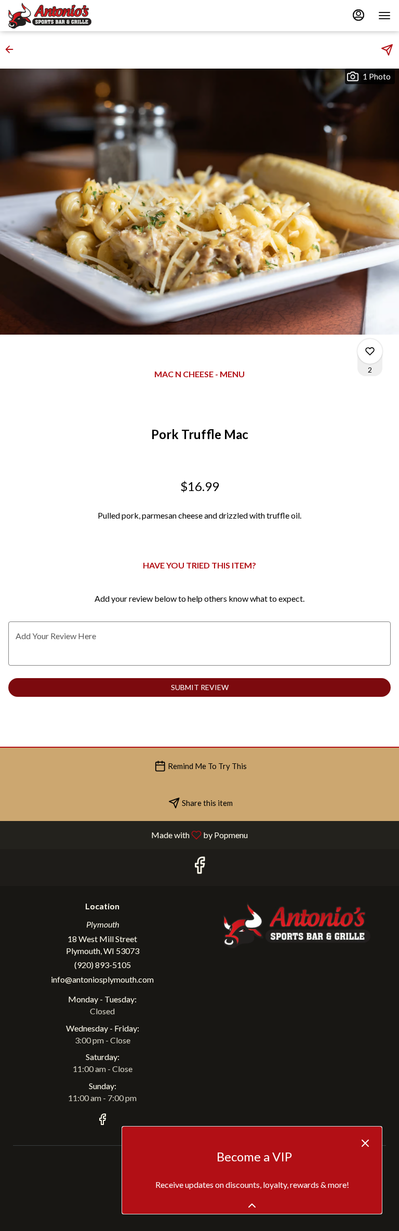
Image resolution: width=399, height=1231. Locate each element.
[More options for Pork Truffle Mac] (369, 351)
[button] (12, 49)
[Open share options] (387, 49)
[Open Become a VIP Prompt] (252, 1205)
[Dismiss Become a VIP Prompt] (365, 1143)
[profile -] (358, 15)
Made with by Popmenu (128, 834)
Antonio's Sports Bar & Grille (296, 925)
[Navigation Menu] (384, 15)
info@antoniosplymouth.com (102, 979)
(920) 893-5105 (102, 965)
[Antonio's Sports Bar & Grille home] (55, 16)
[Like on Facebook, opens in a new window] (199, 867)
